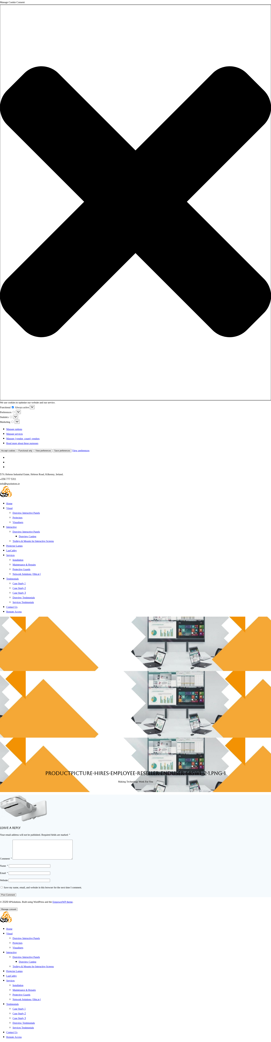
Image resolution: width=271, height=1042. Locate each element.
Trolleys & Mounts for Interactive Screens (33, 541)
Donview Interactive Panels (26, 513)
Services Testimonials (23, 602)
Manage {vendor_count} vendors (23, 438)
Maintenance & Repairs (24, 564)
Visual (9, 508)
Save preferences (62, 451)
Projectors (17, 517)
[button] (135, 202)
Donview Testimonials (24, 597)
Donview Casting (27, 536)
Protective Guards (21, 569)
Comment (6, 858)
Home (9, 503)
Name (4, 866)
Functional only (25, 451)
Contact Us (11, 607)
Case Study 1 (19, 583)
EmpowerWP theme (63, 902)
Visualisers (18, 522)
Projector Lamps (14, 546)
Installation (18, 560)
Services (10, 555)
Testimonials (12, 579)
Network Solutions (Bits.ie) (27, 574)
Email (4, 873)
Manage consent (8, 909)
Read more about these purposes (22, 443)
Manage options (14, 429)
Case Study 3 (19, 593)
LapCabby (11, 550)
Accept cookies (8, 451)
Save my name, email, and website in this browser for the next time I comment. (43, 887)
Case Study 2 (19, 588)
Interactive (11, 527)
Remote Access (14, 611)
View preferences (43, 451)
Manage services (14, 434)
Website (4, 880)
